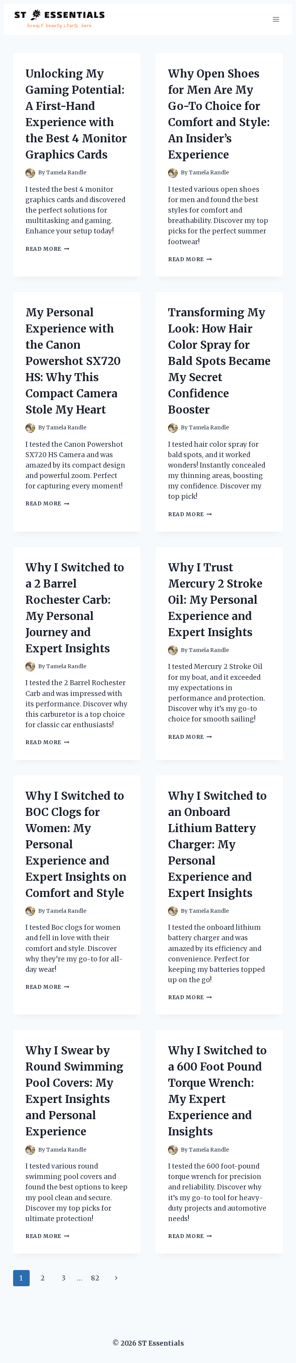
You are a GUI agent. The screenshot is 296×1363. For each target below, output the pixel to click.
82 (95, 1278)
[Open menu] (276, 19)
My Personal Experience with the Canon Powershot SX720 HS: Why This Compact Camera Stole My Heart (73, 361)
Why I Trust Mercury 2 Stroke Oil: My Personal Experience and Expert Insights (215, 600)
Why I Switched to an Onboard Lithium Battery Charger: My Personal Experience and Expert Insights (217, 844)
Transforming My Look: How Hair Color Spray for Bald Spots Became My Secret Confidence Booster (219, 361)
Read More (47, 249)
